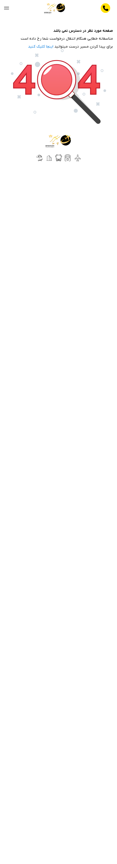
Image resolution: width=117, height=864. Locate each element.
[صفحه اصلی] (55, 8)
